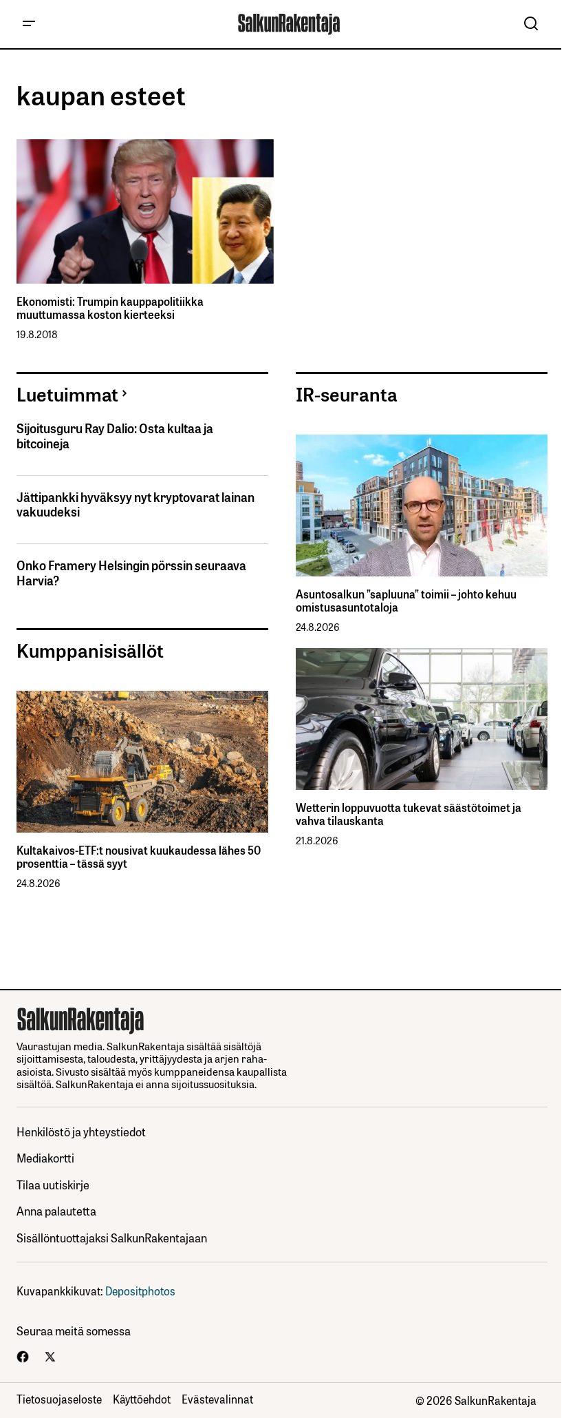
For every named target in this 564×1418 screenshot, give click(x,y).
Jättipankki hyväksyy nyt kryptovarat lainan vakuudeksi (135, 504)
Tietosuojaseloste (59, 1398)
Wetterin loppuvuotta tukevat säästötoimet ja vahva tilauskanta (408, 814)
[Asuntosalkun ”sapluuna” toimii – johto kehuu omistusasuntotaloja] (421, 505)
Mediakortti (45, 1157)
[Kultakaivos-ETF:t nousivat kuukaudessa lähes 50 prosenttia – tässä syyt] (142, 762)
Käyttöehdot (142, 1398)
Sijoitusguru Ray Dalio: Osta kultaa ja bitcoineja (115, 435)
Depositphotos (140, 1290)
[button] (28, 24)
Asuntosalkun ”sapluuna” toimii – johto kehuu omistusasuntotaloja (406, 600)
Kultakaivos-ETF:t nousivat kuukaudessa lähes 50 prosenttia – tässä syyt (139, 857)
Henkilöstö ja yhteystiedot (81, 1131)
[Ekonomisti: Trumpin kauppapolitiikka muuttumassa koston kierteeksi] (145, 211)
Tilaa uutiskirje (53, 1184)
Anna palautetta (56, 1210)
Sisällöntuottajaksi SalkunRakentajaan (112, 1237)
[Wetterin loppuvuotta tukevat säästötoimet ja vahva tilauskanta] (421, 719)
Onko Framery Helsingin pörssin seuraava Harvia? (131, 572)
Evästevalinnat (217, 1398)
